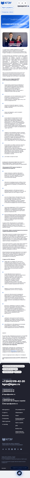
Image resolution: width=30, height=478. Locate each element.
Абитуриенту (5, 409)
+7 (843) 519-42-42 (8, 391)
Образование (19, 412)
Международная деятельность (19, 419)
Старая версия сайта (8, 371)
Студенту (9, 18)
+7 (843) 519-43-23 (8, 399)
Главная (4, 18)
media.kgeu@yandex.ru (10, 403)
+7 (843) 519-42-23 (8, 390)
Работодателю (6, 421)
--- (3, 393)
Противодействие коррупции (10, 369)
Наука (17, 415)
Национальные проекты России (19, 432)
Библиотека (18, 428)
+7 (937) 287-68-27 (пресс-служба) (13, 401)
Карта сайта (18, 371)
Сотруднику (5, 418)
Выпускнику (5, 415)
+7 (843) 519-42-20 (13, 381)
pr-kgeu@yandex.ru (8, 394)
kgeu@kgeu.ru (11, 384)
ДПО (16, 425)
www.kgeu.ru (14, 350)
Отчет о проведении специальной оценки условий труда (14, 459)
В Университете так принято (17, 19)
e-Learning (5, 424)
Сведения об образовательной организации (13, 366)
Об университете (20, 409)
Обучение (15, 18)
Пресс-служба (19, 422)
